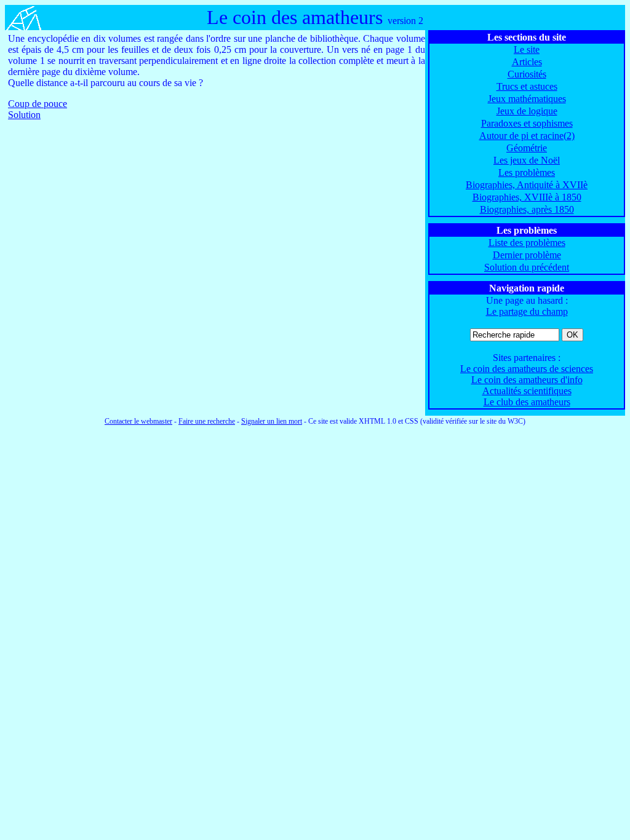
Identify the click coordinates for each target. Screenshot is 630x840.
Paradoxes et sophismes (527, 123)
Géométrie (526, 148)
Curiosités (527, 74)
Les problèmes (526, 172)
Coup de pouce (37, 103)
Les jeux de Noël (526, 160)
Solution (24, 114)
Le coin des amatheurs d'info (527, 379)
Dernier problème (527, 255)
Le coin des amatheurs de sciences (526, 368)
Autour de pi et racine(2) (527, 135)
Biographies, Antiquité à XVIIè (527, 185)
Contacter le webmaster (138, 421)
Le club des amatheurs (527, 402)
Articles (527, 62)
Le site (527, 49)
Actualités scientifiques (527, 391)
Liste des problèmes (526, 242)
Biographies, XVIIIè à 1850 (526, 197)
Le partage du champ (527, 311)
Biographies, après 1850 (527, 209)
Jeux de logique (526, 111)
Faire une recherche (206, 421)
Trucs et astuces (526, 86)
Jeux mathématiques (527, 98)
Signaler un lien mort (271, 421)
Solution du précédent (526, 267)
